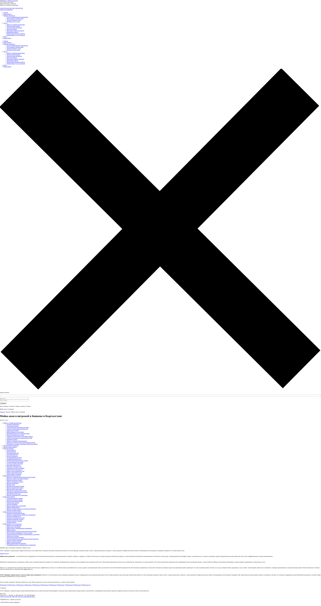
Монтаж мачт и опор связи (14, 489)
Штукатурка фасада (12, 456)
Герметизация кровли (13, 502)
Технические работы (12, 426)
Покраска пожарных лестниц (15, 519)
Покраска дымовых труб (14, 516)
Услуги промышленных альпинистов (17, 17)
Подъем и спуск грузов (13, 21)
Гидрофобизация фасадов (14, 459)
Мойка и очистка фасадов (14, 525)
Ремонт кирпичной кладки (14, 472)
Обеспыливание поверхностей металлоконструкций (22, 531)
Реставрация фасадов (13, 453)
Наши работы (7, 38)
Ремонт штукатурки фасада (14, 469)
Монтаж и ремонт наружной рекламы (17, 478)
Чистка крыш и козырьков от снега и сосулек (19, 533)
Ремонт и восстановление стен (15, 471)
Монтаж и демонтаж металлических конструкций (21, 477)
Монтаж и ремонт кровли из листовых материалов (21, 509)
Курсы (5, 36)
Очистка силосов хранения (14, 540)
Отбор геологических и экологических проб (19, 438)
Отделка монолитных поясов (15, 462)
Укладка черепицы (12, 504)
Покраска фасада (11, 522)
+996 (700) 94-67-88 (17, 8)
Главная (5, 12)
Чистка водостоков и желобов (15, 537)
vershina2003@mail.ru (29, 596)
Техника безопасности (13, 424)
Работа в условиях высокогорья (16, 24)
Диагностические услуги (14, 20)
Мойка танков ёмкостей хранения (16, 543)
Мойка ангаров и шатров (14, 542)
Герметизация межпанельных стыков (17, 460)
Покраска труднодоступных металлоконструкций (21, 442)
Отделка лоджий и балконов (15, 463)
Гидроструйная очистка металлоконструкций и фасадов (23, 539)
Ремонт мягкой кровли (13, 507)
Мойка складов (11, 530)
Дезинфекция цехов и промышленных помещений (21, 545)
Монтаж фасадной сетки (14, 493)
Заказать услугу (4, 553)
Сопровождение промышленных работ (18, 427)
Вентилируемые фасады (13, 465)
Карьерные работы (12, 439)
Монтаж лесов (11, 484)
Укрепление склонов (13, 430)
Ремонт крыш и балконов (14, 474)
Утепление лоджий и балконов (15, 468)
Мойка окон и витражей (13, 527)
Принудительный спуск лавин (15, 435)
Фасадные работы (12, 29)
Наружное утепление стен (14, 466)
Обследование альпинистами (15, 18)
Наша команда (7, 14)
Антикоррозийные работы (14, 457)
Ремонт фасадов (11, 451)
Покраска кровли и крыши (14, 521)
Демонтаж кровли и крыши (14, 499)
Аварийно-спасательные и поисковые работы (20, 436)
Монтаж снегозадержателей (15, 501)
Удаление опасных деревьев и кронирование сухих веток (23, 534)
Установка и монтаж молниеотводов (17, 492)
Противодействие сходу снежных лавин (18, 433)
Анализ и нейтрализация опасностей (17, 429)
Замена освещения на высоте (15, 481)
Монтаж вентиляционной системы (17, 490)
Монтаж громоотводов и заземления (17, 495)
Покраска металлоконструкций (15, 518)
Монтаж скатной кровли (14, 510)
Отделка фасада (11, 450)
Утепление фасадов (12, 454)
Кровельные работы (12, 32)
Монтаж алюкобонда (13, 483)
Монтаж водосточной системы (15, 486)
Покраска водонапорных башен (16, 513)
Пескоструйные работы (13, 26)
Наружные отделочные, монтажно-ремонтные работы (22, 444)
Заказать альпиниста (9, 15)
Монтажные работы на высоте (15, 30)
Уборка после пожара (13, 536)
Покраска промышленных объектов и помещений (21, 515)
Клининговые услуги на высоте (16, 35)
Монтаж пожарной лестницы (15, 487)
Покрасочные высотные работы (16, 33)
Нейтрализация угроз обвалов (15, 432)
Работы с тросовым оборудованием (17, 441)
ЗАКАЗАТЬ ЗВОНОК (6, 9)
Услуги (5, 23)
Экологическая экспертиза (14, 27)
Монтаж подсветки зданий (14, 480)
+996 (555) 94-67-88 (5, 8)
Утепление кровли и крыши (15, 498)
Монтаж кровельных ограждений (16, 506)
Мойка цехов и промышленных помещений (19, 528)
